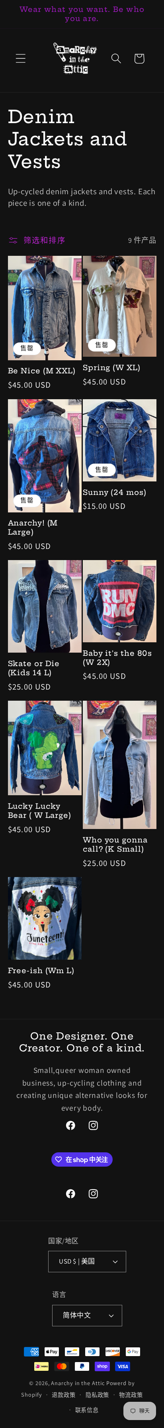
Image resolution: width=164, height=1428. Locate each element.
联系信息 (87, 1410)
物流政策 (131, 1395)
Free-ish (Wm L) (41, 970)
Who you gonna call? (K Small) (115, 845)
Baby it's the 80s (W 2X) (117, 658)
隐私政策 (97, 1395)
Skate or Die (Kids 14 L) (34, 668)
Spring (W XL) (112, 367)
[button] (20, 58)
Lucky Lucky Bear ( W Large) (40, 811)
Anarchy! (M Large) (33, 528)
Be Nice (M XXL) (42, 371)
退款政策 (64, 1395)
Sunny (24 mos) (114, 492)
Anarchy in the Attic (78, 1383)
